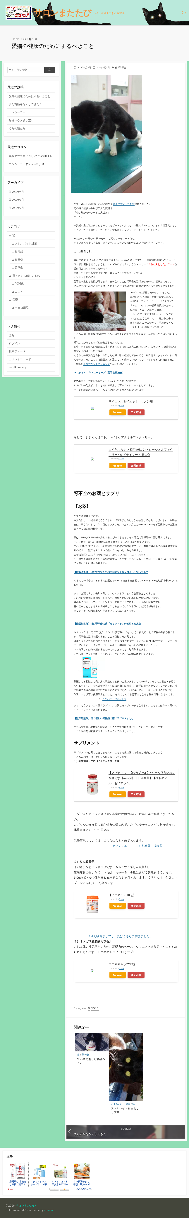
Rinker (121, 405)
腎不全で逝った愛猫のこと (91, 1061)
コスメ (19, 291)
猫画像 (19, 259)
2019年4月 (18, 191)
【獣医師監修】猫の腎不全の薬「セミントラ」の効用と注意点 (107, 623)
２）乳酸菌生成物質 (149, 846)
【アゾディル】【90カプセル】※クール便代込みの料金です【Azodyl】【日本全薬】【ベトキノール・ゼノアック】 (142, 778)
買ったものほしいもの (26, 275)
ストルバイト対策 (120, 1103)
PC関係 (19, 283)
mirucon (49, 1210)
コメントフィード (20, 359)
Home (15, 39)
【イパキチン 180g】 (122, 895)
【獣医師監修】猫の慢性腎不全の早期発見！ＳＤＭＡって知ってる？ (111, 571)
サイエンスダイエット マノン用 (131, 401)
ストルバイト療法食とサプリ (125, 1110)
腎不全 (33, 39)
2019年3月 (18, 199)
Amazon (117, 412)
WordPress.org (17, 367)
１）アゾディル (116, 846)
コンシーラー (17, 112)
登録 (11, 335)
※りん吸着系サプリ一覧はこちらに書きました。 (120, 936)
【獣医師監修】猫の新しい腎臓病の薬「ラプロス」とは (104, 718)
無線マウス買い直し (21, 120)
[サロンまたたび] (19, 13)
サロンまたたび (25, 1205)
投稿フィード (17, 351)
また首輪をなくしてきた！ (25, 104)
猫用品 (19, 251)
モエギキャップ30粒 (122, 964)
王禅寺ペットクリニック (96, 363)
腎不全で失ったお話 (124, 203)
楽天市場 (136, 412)
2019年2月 (18, 208)
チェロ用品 (22, 307)
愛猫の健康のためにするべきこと (29, 96)
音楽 (15, 299)
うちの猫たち (17, 128)
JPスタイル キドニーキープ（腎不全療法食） (99, 372)
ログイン (14, 343)
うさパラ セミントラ (114, 698)
